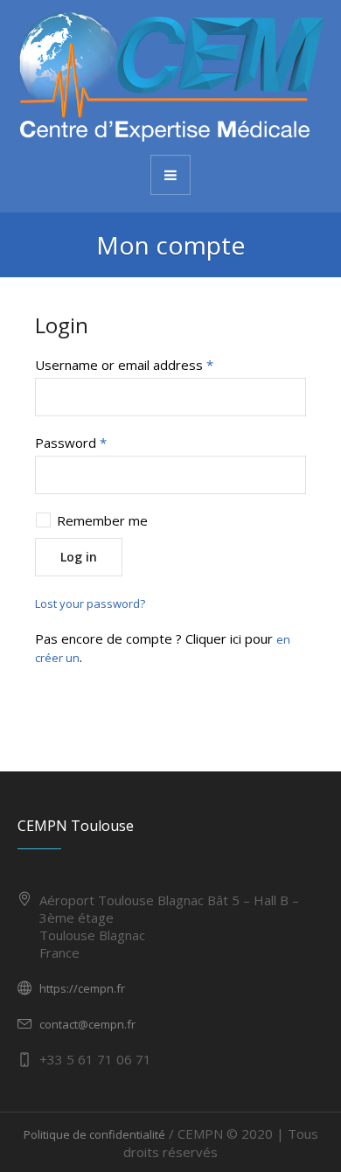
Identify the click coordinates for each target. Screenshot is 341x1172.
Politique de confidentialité (94, 1134)
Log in (78, 556)
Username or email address (124, 364)
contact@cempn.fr (87, 1024)
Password (71, 442)
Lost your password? (90, 603)
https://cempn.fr (82, 988)
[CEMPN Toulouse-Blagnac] (170, 76)
